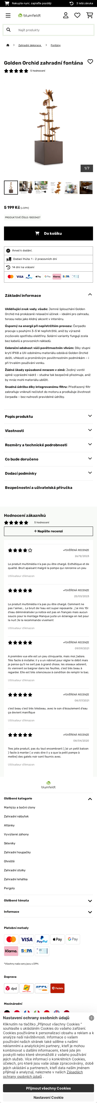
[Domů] (12, 45)
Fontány (56, 45)
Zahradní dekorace (30, 45)
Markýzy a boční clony (19, 807)
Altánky (9, 825)
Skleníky (9, 843)
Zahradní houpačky (17, 852)
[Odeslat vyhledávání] (8, 30)
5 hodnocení (37, 70)
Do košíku (52, 233)
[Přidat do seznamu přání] (90, 61)
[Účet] (65, 15)
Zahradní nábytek (16, 816)
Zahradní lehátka (16, 879)
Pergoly (9, 888)
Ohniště (9, 861)
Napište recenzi (50, 531)
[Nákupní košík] (89, 15)
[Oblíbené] (77, 15)
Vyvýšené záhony (16, 834)
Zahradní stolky (15, 870)
